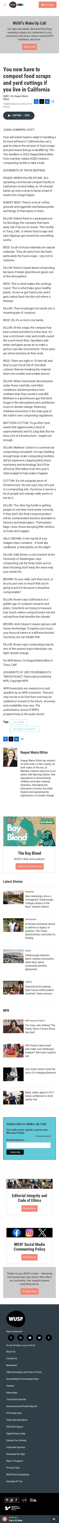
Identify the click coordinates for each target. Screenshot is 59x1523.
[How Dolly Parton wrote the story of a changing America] (13, 1074)
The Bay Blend (29, 853)
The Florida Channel (16, 1399)
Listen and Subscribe (29, 866)
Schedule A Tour (14, 1481)
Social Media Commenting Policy (22, 1379)
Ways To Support (14, 1461)
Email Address (16, 1140)
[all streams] (55, 1519)
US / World (18, 722)
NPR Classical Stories (35, 1020)
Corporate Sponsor (15, 1447)
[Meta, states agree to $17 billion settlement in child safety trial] (13, 1097)
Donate (49, 4)
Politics (28, 982)
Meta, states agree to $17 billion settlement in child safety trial (39, 1096)
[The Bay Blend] (29, 831)
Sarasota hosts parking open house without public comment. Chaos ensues (39, 990)
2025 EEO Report (14, 1427)
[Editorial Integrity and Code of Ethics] (29, 1184)
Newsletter (11, 1365)
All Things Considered (24, 729)
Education (29, 891)
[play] (5, 1519)
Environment (30, 919)
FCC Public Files (14, 1413)
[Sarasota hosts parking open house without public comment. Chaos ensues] (13, 987)
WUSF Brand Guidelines (17, 1474)
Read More (29, 1208)
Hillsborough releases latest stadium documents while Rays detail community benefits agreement (39, 962)
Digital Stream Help (15, 1433)
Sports (28, 950)
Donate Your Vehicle (16, 1440)
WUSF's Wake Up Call (29, 23)
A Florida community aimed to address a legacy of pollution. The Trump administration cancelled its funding (40, 930)
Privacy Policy (13, 1468)
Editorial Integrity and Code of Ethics (29, 1198)
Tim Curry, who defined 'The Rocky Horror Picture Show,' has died (40, 1029)
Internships (11, 1392)
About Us (10, 1352)
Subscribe (29, 46)
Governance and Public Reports (21, 1406)
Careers (10, 1386)
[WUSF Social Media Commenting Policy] (29, 1233)
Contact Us (11, 1358)
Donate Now (29, 1291)
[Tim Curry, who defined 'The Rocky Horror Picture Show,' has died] (13, 1026)
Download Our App (15, 1454)
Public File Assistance (17, 1420)
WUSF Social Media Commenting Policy (29, 1247)
